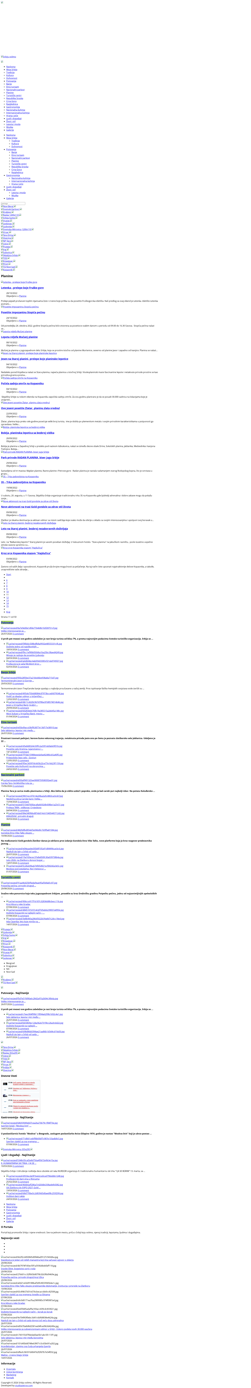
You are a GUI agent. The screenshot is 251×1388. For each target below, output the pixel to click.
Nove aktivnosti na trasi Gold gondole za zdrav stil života (36, 506)
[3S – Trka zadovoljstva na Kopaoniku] (20, 476)
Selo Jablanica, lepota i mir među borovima (22, 1337)
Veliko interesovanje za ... (13, 630)
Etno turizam (18, 155)
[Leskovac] (8, 223)
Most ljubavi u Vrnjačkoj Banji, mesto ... (25, 713)
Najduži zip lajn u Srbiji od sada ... (22, 851)
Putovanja (11, 149)
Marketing (11, 1374)
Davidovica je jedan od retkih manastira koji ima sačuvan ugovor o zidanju (37, 1260)
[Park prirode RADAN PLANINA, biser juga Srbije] (25, 451)
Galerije (10, 198)
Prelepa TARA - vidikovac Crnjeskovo (23, 807)
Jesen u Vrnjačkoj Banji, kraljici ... (22, 705)
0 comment (18, 633)
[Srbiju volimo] (8, 56)
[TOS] (5, 258)
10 (7, 591)
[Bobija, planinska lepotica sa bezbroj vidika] (23, 427)
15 (7, 606)
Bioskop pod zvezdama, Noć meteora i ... (26, 868)
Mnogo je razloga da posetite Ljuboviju (25, 655)
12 (7, 597)
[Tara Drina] (8, 235)
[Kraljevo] (7, 212)
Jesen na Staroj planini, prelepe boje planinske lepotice (34, 358)
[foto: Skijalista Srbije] (28, 523)
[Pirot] (6, 263)
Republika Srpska (20, 166)
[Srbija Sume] (9, 217)
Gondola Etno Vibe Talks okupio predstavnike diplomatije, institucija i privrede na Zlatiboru (45, 1285)
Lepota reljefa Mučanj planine (19, 337)
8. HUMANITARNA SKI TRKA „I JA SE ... (18, 1163)
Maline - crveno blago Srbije (14, 1355)
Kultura (15, 143)
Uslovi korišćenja (14, 1371)
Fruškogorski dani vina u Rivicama (22, 1178)
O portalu (11, 1369)
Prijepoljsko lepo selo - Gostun (21, 757)
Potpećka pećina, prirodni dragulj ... (18, 885)
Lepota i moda (19, 192)
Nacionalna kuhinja (21, 178)
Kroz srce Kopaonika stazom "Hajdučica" (26, 553)
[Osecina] (7, 238)
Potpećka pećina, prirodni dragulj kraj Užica (22, 1277)
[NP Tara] (7, 240)
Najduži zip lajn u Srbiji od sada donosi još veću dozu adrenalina (32, 1320)
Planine (15, 160)
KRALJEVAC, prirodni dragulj (19, 816)
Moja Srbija (11, 137)
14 (7, 603)
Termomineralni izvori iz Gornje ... (17, 680)
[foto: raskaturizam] (22, 547)
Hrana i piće (17, 184)
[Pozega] (7, 246)
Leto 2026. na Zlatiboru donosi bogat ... (25, 860)
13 (7, 600)
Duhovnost (17, 146)
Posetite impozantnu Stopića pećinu (23, 312)
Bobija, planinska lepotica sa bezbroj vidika (27, 432)
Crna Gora (17, 169)
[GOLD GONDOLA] (29, 501)
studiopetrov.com (24, 1385)
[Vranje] (6, 220)
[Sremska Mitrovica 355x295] (17, 1149)
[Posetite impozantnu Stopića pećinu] (20, 306)
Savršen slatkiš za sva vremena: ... (22, 1141)
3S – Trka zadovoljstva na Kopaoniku (23, 482)
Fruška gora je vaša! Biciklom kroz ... (23, 663)
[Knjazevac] (8, 261)
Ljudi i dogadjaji (14, 186)
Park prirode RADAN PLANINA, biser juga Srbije (30, 457)
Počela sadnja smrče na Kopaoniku (22, 383)
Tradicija (16, 140)
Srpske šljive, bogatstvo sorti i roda (18, 1268)
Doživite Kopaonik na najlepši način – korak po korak (26, 1311)
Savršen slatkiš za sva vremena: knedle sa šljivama (25, 1294)
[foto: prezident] (16, 331)
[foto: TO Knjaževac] (29, 353)
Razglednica (17, 172)
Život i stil (11, 189)
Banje (14, 152)
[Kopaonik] (8, 269)
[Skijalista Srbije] (10, 255)
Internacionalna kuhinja (23, 181)
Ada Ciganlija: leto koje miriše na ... (23, 921)
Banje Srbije (8, 672)
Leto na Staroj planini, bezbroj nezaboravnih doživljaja (34, 528)
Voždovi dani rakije (15, 1196)
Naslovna (10, 135)
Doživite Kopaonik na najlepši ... (21, 1025)
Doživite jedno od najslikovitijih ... (22, 646)
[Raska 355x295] (10, 1053)
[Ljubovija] (8, 226)
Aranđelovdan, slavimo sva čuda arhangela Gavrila (26, 1346)
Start (8, 574)
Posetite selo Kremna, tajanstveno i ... (24, 749)
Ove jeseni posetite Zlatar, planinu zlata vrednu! (30, 408)
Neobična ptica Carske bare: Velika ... (24, 798)
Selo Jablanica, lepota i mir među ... (18, 730)
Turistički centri (19, 163)
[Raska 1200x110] (11, 215)
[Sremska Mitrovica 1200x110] (17, 229)
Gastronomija (13, 175)
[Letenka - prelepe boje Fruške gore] (19, 282)
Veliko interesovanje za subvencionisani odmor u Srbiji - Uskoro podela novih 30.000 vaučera (46, 1329)
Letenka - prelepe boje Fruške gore (22, 287)
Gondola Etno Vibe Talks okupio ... (17, 832)
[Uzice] (6, 243)
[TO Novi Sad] (9, 266)
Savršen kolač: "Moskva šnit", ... (16, 1125)
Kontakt (10, 1377)
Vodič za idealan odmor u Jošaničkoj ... (25, 696)
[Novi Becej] (8, 206)
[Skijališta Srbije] (19, 378)
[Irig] (5, 249)
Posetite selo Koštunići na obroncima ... (25, 766)
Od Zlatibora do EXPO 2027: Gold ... (23, 1187)
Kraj (8, 611)
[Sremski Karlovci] (11, 209)
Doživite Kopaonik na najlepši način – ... (25, 912)
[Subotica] (7, 252)
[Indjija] (6, 1067)
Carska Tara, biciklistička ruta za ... (17, 783)
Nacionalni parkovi (21, 158)
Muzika (15, 195)
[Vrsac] (6, 232)
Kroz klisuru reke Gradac (18, 904)
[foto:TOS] (25, 402)
